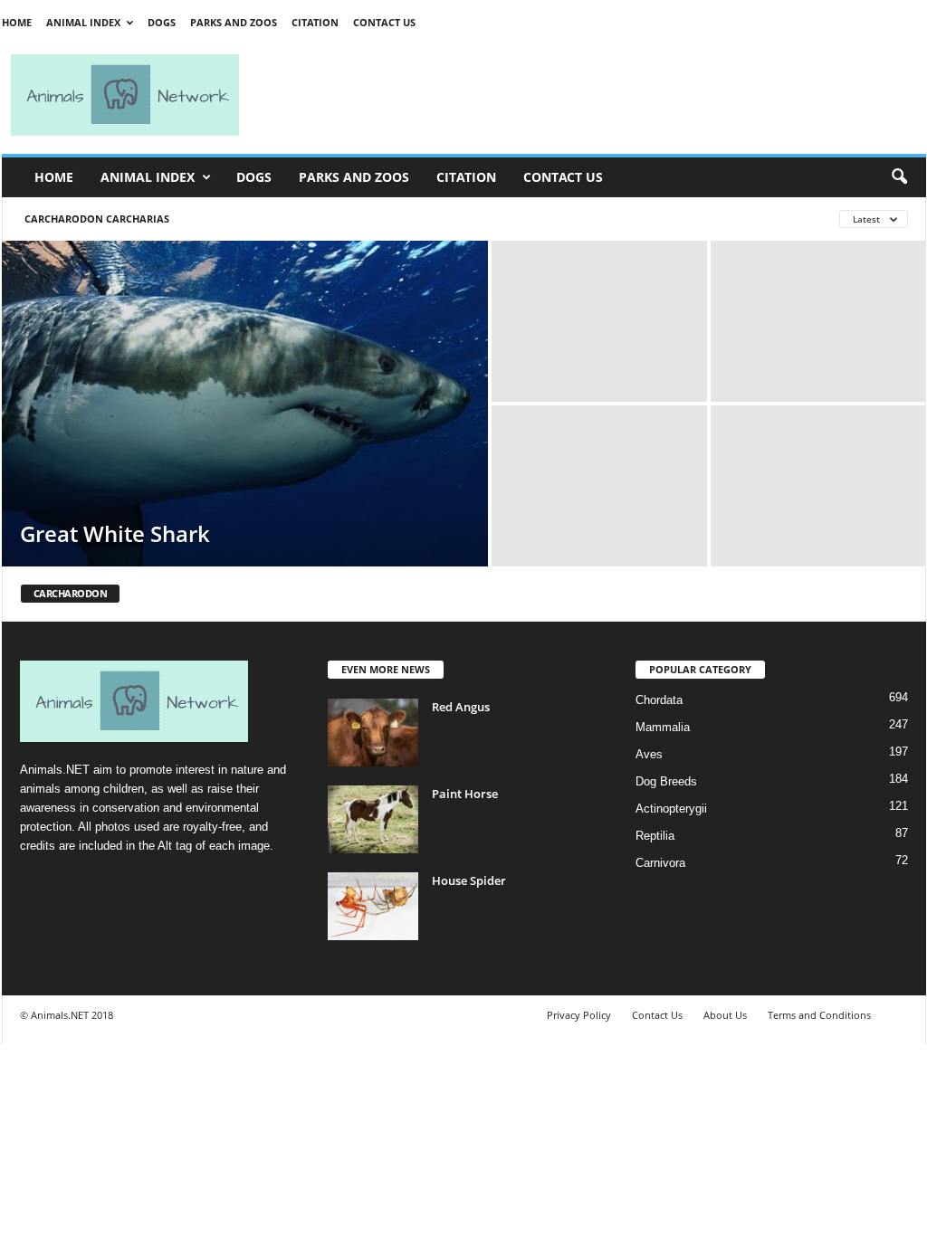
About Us (725, 1015)
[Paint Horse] (373, 819)
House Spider (469, 880)
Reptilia (655, 835)
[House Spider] (373, 906)
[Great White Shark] (245, 403)
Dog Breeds (666, 781)
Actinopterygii (671, 808)
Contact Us (384, 22)
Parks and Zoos (233, 22)
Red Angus (461, 707)
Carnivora (660, 863)
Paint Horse (465, 793)
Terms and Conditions (819, 1015)
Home (17, 22)
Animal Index (83, 22)
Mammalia (663, 727)
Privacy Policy (579, 1015)
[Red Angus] (373, 732)
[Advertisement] (590, 95)
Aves (649, 754)
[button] (899, 177)
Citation (315, 22)
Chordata (659, 700)
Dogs (162, 22)
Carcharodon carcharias (96, 218)
